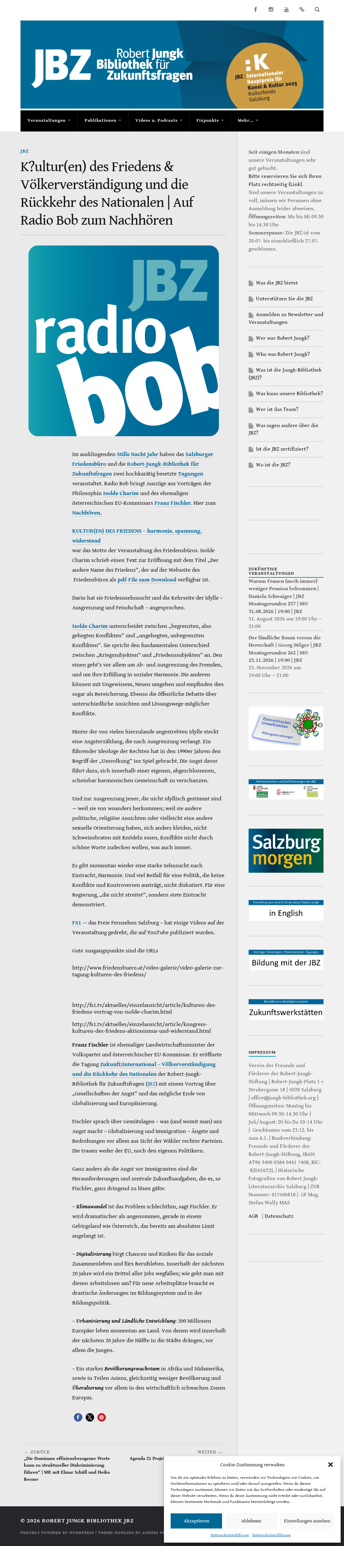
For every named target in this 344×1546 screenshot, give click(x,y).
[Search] (317, 9)
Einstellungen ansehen (307, 1521)
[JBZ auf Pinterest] (302, 9)
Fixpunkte (208, 120)
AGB (253, 1216)
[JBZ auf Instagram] (271, 9)
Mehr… (246, 120)
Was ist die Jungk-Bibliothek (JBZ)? (285, 374)
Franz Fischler (173, 503)
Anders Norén (158, 1533)
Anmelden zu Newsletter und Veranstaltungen (286, 318)
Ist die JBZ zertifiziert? (282, 449)
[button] (330, 1464)
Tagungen (190, 473)
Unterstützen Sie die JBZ (284, 299)
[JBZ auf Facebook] (256, 9)
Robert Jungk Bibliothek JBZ (88, 1520)
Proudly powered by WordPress (57, 1533)
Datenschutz (279, 1216)
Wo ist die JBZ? (273, 465)
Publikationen (101, 120)
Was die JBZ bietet (277, 283)
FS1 (76, 922)
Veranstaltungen (47, 120)
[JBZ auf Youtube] (287, 9)
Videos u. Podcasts (156, 120)
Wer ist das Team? (277, 409)
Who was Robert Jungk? (283, 354)
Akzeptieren (196, 1521)
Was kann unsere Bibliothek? (289, 393)
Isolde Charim (121, 493)
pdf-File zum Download (147, 579)
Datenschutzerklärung (230, 1535)
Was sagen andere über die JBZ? (283, 429)
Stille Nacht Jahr (137, 454)
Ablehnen (251, 1521)
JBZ (24, 151)
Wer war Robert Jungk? (282, 338)
